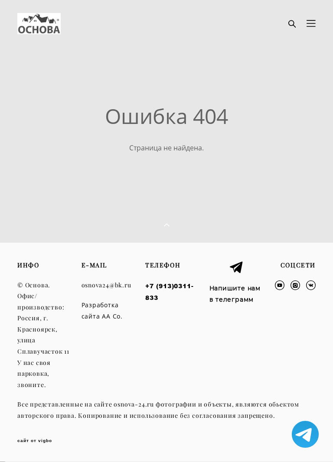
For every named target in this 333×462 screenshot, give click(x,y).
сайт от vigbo (34, 441)
